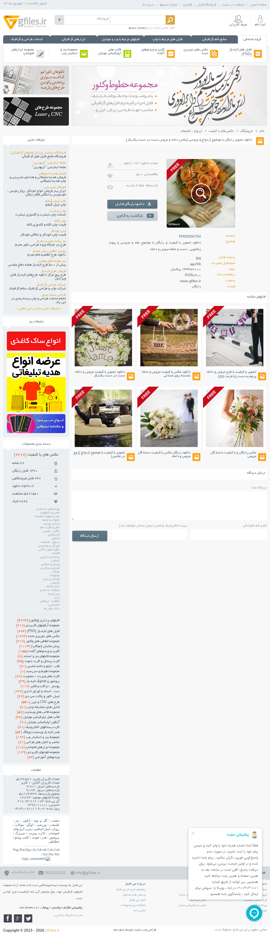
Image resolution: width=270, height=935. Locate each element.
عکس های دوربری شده (196, 51)
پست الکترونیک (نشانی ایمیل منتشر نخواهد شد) (153, 526)
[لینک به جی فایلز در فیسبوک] (7, 918)
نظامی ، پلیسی (51, 531)
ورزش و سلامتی (50, 564)
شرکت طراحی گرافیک (51, 285)
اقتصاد (56, 553)
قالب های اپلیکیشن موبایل (109, 51)
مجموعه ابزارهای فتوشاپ (23, 51)
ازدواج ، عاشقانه (50, 542)
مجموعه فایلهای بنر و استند (39, 656)
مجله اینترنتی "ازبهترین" (49, 163)
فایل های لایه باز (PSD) (240, 52)
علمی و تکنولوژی (50, 512)
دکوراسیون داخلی (49, 549)
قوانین (187, 5)
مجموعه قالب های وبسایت (38, 712)
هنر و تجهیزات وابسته (47, 516)
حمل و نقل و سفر (50, 527)
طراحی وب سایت (145, 930)
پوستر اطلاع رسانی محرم (49, 251)
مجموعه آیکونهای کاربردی (38, 625)
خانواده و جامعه (51, 520)
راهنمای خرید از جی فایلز (131, 889)
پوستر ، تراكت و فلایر (40, 686)
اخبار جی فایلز (137, 900)
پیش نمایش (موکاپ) (39, 646)
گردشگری (54, 534)
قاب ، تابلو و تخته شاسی (40, 666)
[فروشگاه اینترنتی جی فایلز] (25, 28)
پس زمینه (54, 594)
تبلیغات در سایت (233, 5)
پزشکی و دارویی (50, 557)
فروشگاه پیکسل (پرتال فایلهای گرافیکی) (38, 153)
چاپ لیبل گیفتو (55, 201)
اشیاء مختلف (53, 586)
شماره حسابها (168, 5)
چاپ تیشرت (58, 211)
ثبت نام (260, 25)
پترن (57, 597)
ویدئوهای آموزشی (43, 757)
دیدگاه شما (259, 488)
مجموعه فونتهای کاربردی (38, 752)
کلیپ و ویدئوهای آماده (153, 51)
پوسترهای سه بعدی (48, 509)
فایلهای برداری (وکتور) (38, 620)
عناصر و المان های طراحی (39, 742)
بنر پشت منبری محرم (51, 241)
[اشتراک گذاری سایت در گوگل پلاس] (17, 918)
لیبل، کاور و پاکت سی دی (38, 696)
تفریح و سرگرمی (50, 568)
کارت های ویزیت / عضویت (37, 676)
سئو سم (119, 930)
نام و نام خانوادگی (255, 526)
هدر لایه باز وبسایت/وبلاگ (37, 732)
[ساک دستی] (36, 349)
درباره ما (148, 5)
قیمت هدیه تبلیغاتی (52, 174)
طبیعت (56, 571)
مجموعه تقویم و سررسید (40, 671)
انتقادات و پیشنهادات (133, 905)
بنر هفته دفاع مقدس (51, 261)
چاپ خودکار (58, 231)
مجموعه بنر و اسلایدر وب (69, 51)
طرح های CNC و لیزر (40, 702)
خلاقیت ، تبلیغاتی (50, 601)
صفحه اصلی (258, 5)
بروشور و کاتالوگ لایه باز (39, 681)
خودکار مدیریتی (55, 187)
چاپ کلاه (60, 221)
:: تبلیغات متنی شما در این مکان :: (41, 309)
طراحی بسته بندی (54, 295)
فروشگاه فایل (206, 5)
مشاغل (56, 538)
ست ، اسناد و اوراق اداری (37, 691)
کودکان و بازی (51, 579)
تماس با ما (140, 910)
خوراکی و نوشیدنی (49, 546)
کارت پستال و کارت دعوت (38, 661)
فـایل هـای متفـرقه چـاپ (40, 707)
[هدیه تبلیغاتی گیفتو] (36, 410)
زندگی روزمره (52, 523)
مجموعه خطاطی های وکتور (38, 641)
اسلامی (55, 560)
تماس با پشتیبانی (23, 872)
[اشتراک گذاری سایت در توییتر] (28, 918)
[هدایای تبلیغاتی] (36, 423)
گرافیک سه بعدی (50, 590)
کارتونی (55, 582)
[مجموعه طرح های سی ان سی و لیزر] (36, 124)
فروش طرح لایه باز (53, 271)
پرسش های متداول (134, 894)
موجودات (54, 575)
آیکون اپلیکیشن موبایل (40, 722)
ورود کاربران (238, 25)
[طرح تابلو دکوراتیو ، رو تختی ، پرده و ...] (36, 92)
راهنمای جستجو (138, 28)
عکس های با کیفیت (36, 455)
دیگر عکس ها (52, 608)
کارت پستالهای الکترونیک (39, 727)
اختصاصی (54, 605)
